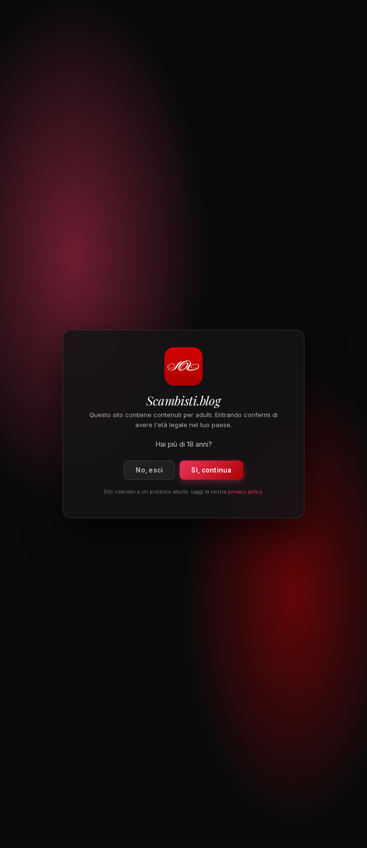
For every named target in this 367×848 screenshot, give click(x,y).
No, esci (149, 470)
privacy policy (245, 492)
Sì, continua (211, 470)
